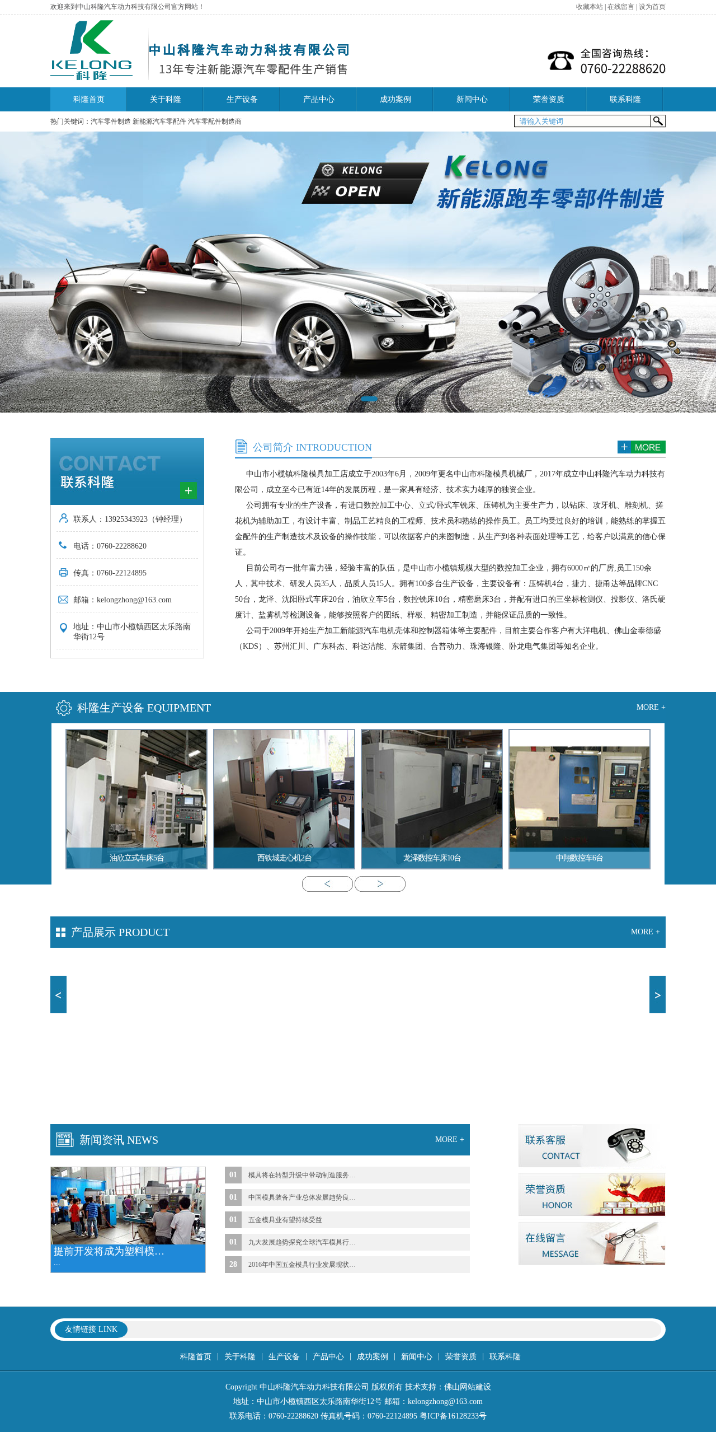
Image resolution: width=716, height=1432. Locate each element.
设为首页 (652, 7)
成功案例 (395, 99)
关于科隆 (165, 99)
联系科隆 (625, 99)
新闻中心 (472, 99)
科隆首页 (89, 99)
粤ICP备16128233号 (453, 1416)
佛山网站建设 (467, 1387)
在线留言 (620, 7)
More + (651, 707)
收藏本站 (589, 7)
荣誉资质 (548, 99)
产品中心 (319, 99)
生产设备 (242, 99)
